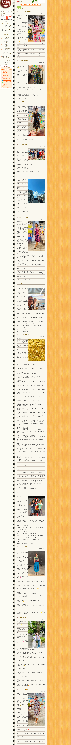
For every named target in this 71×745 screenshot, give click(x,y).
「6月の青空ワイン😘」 (6, 64)
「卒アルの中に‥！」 (6, 42)
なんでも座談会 (6, 87)
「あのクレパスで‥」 (6, 50)
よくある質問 (6, 91)
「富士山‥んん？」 (6, 37)
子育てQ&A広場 (6, 78)
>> (11, 21)
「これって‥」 (5, 45)
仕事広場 (5, 84)
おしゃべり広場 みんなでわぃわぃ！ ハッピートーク (7, 72)
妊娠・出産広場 (6, 75)
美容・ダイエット (6, 85)
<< (1, 21)
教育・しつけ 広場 (7, 80)
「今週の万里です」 (6, 57)
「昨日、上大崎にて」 (6, 48)
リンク (1, 91)
